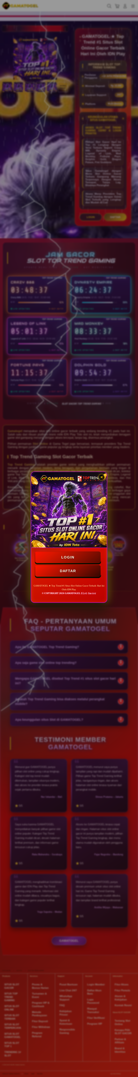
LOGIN (67, 557)
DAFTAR (68, 571)
